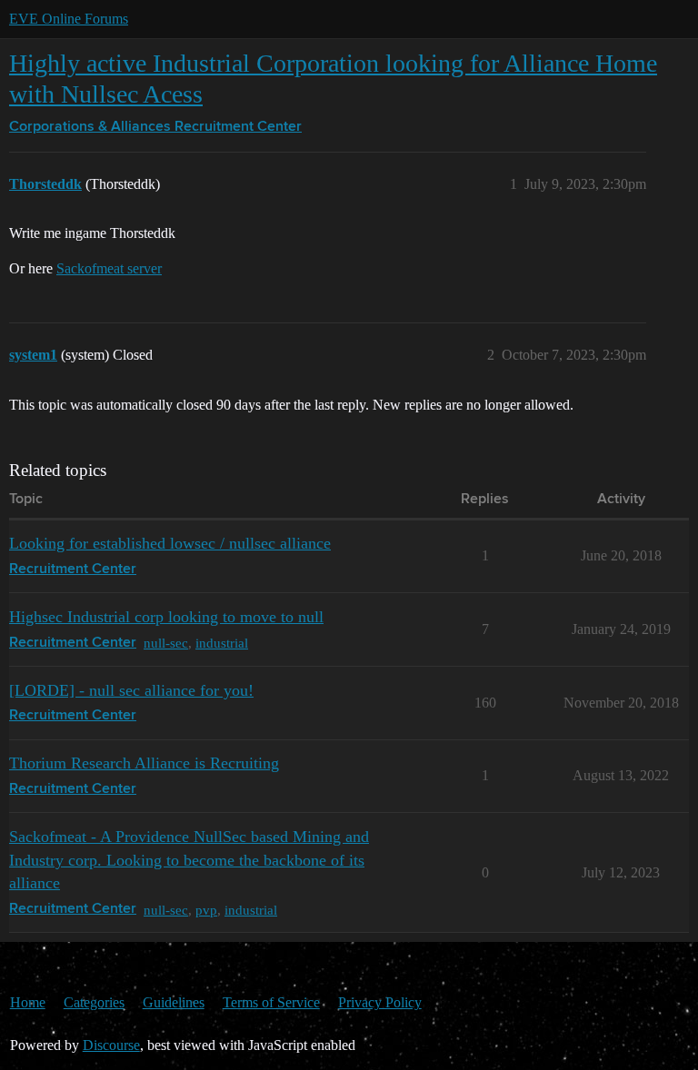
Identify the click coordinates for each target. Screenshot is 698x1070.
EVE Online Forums (68, 18)
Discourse (111, 1045)
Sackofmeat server (109, 268)
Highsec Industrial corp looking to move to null (166, 617)
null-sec (166, 642)
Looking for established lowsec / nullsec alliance (170, 543)
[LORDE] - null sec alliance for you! (131, 690)
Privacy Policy (380, 1002)
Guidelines (173, 1002)
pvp (206, 909)
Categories (94, 1002)
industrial (221, 642)
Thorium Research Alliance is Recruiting (144, 763)
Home (27, 1002)
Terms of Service (271, 1002)
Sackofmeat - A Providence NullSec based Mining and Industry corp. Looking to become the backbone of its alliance (189, 859)
